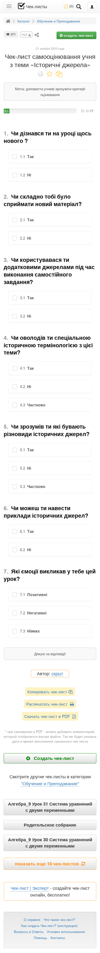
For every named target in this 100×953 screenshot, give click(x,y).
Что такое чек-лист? (59, 919)
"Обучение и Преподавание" (50, 783)
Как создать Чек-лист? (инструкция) (49, 925)
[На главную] (8, 20)
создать (78, 35)
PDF (25, 35)
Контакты (57, 937)
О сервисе (32, 919)
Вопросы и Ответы (28, 931)
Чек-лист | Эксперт (30, 888)
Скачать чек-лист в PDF (48, 716)
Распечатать (48, 704)
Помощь (40, 937)
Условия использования (66, 931)
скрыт (57, 673)
